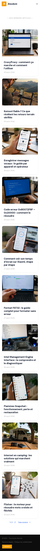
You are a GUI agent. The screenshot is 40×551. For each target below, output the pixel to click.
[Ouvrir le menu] (37, 4)
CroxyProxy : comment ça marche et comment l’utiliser (18, 65)
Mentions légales (7, 542)
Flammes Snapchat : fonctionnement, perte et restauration (18, 409)
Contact (7, 546)
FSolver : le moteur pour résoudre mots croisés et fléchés (18, 507)
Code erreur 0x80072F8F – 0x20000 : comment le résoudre (19, 212)
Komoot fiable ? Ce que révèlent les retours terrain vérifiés (19, 114)
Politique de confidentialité (23, 542)
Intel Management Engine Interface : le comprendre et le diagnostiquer (20, 360)
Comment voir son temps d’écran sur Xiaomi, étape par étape (18, 261)
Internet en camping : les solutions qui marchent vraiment (18, 458)
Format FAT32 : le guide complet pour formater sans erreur (20, 311)
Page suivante (24, 522)
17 (15, 522)
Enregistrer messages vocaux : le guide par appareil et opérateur (16, 163)
